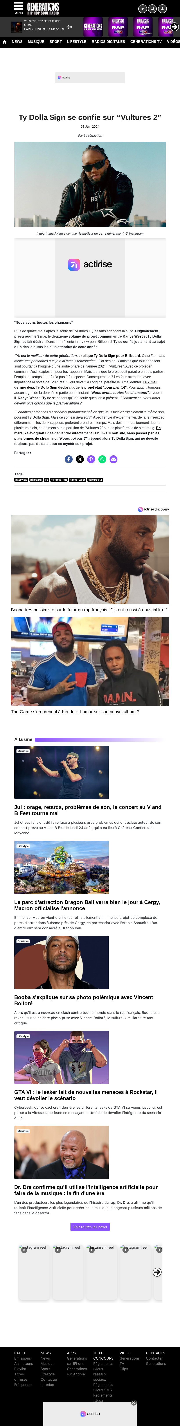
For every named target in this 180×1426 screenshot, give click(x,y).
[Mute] (69, 27)
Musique (36, 42)
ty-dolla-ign (59, 479)
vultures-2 (95, 479)
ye (46, 479)
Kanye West (133, 336)
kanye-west (77, 479)
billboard (36, 479)
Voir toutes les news (90, 1227)
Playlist (20, 1369)
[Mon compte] (162, 8)
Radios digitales (108, 42)
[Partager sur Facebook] (68, 461)
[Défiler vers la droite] (157, 1272)
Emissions (22, 1358)
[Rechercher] (152, 8)
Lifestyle (76, 42)
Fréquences (23, 1384)
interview (21, 479)
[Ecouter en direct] (142, 8)
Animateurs (23, 1363)
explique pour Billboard (109, 356)
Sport (56, 42)
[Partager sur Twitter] (79, 461)
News (17, 42)
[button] (34, 1272)
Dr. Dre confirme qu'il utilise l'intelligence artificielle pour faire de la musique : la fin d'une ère (86, 1190)
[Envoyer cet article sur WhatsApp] (101, 461)
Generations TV (146, 42)
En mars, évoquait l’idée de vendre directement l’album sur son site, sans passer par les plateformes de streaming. (87, 433)
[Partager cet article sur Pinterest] (90, 461)
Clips (124, 1369)
